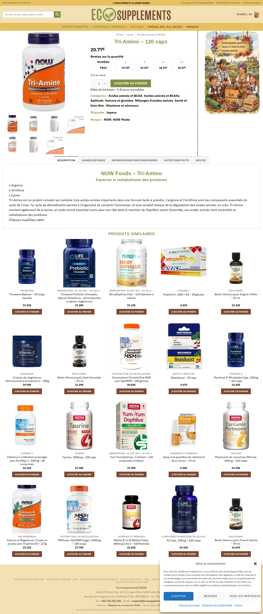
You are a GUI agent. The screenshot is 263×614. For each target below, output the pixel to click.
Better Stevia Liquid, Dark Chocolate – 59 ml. (79, 379)
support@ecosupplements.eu (150, 601)
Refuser (210, 596)
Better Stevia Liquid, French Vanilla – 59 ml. (236, 542)
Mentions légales (58, 579)
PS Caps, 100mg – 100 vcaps (184, 540)
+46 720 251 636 (111, 601)
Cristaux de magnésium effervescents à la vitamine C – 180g (27, 379)
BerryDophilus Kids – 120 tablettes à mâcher (131, 296)
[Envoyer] (57, 14)
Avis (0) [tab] (201, 160)
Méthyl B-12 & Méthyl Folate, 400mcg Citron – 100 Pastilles (131, 542)
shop (130, 34)
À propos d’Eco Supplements (197, 2)
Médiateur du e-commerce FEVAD (124, 605)
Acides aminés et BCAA (151, 34)
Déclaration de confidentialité (217, 605)
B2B (146, 579)
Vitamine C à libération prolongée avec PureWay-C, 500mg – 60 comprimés (27, 460)
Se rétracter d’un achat (132, 581)
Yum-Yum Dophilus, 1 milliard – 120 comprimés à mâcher (131, 458)
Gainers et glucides (119, 100)
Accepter (178, 596)
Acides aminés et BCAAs (161, 96)
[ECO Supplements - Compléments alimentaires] (131, 14)
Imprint (238, 605)
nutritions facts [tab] (176, 160)
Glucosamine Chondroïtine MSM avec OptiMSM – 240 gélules (131, 379)
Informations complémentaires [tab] (134, 160)
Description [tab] (66, 160)
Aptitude (136, 26)
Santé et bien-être (75, 26)
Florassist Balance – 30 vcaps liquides (27, 296)
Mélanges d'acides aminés (154, 100)
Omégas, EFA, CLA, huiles (165, 26)
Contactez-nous (251, 2)
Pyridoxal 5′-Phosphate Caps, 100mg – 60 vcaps (236, 379)
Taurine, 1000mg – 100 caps (79, 457)
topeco (111, 112)
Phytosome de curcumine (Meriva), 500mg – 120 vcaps (236, 458)
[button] (255, 564)
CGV (75, 579)
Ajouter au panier (130, 83)
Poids (119, 34)
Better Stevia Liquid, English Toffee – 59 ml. (236, 296)
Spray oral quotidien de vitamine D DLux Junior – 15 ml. (183, 458)
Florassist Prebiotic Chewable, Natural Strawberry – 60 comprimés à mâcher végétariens (79, 298)
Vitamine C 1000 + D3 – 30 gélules (183, 294)
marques (192, 26)
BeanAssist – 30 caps (184, 377)
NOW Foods (121, 119)
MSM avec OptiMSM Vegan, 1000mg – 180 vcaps (79, 542)
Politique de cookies (189, 605)
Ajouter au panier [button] (27, 311)
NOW (107, 119)
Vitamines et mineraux (109, 26)
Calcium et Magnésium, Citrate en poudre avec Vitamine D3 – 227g (27, 542)
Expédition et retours (228, 2)
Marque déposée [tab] (93, 160)
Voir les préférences (243, 596)
